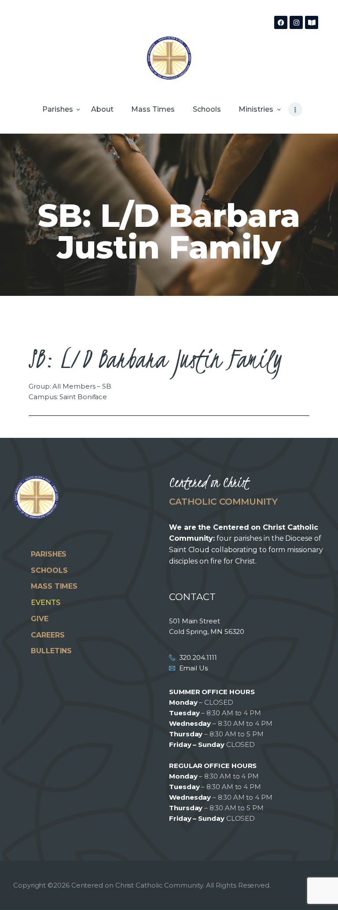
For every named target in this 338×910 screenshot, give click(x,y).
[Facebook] (280, 22)
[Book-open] (311, 22)
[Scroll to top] (322, 889)
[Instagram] (296, 22)
